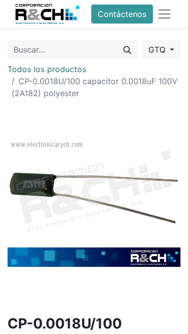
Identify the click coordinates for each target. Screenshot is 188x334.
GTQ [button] (158, 50)
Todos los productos (47, 69)
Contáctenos (122, 14)
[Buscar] (127, 49)
